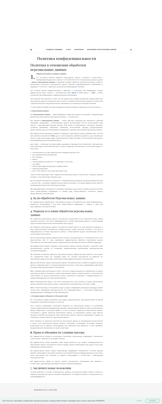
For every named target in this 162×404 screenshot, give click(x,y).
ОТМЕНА (139, 400)
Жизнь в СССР (77, 93)
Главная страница (54, 49)
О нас (68, 49)
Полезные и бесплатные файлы (101, 49)
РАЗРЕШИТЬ (152, 400)
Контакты (79, 49)
